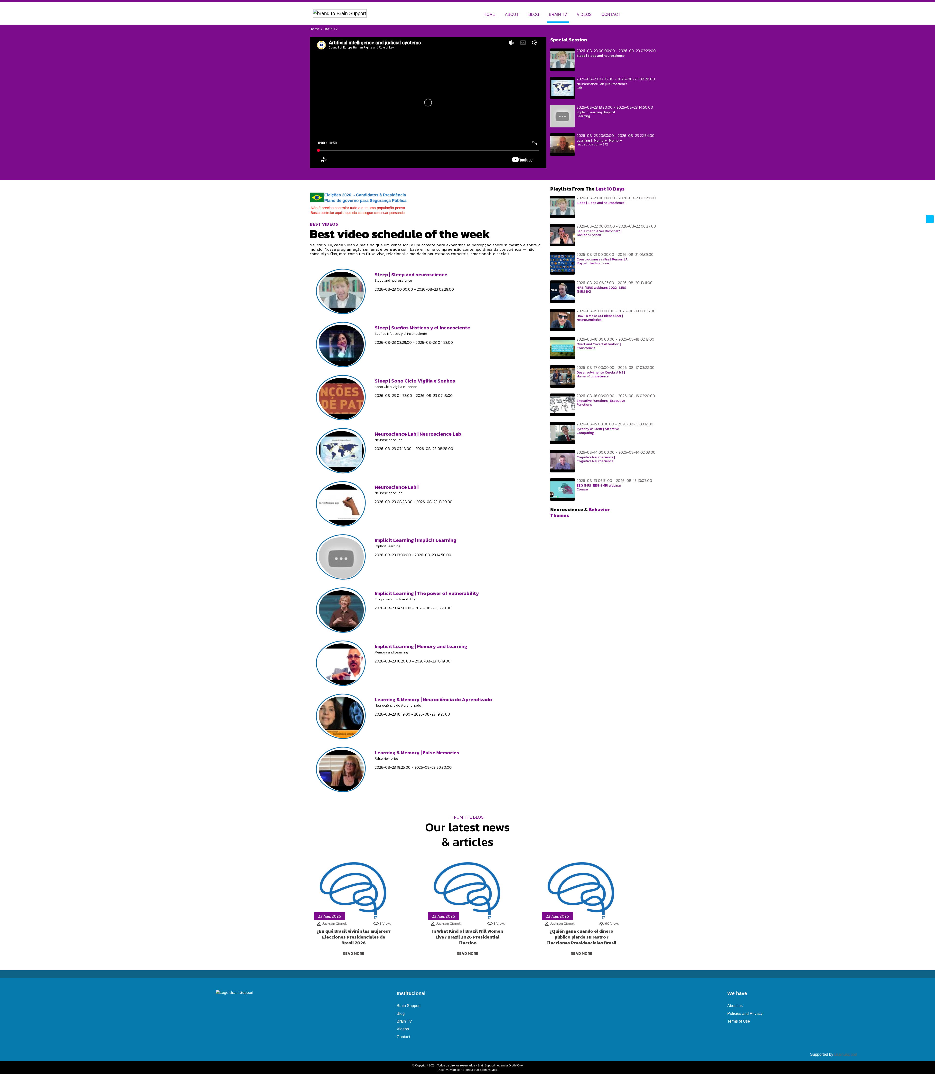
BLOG (533, 14)
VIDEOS (584, 14)
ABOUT (512, 14)
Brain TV (404, 1021)
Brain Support (409, 1006)
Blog (401, 1013)
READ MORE (353, 953)
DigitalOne (516, 1065)
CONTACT (610, 14)
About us (735, 1006)
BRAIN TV (558, 14)
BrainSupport (845, 1054)
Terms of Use (738, 1021)
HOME (489, 14)
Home (315, 28)
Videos (403, 1029)
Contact (403, 1037)
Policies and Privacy (745, 1013)
